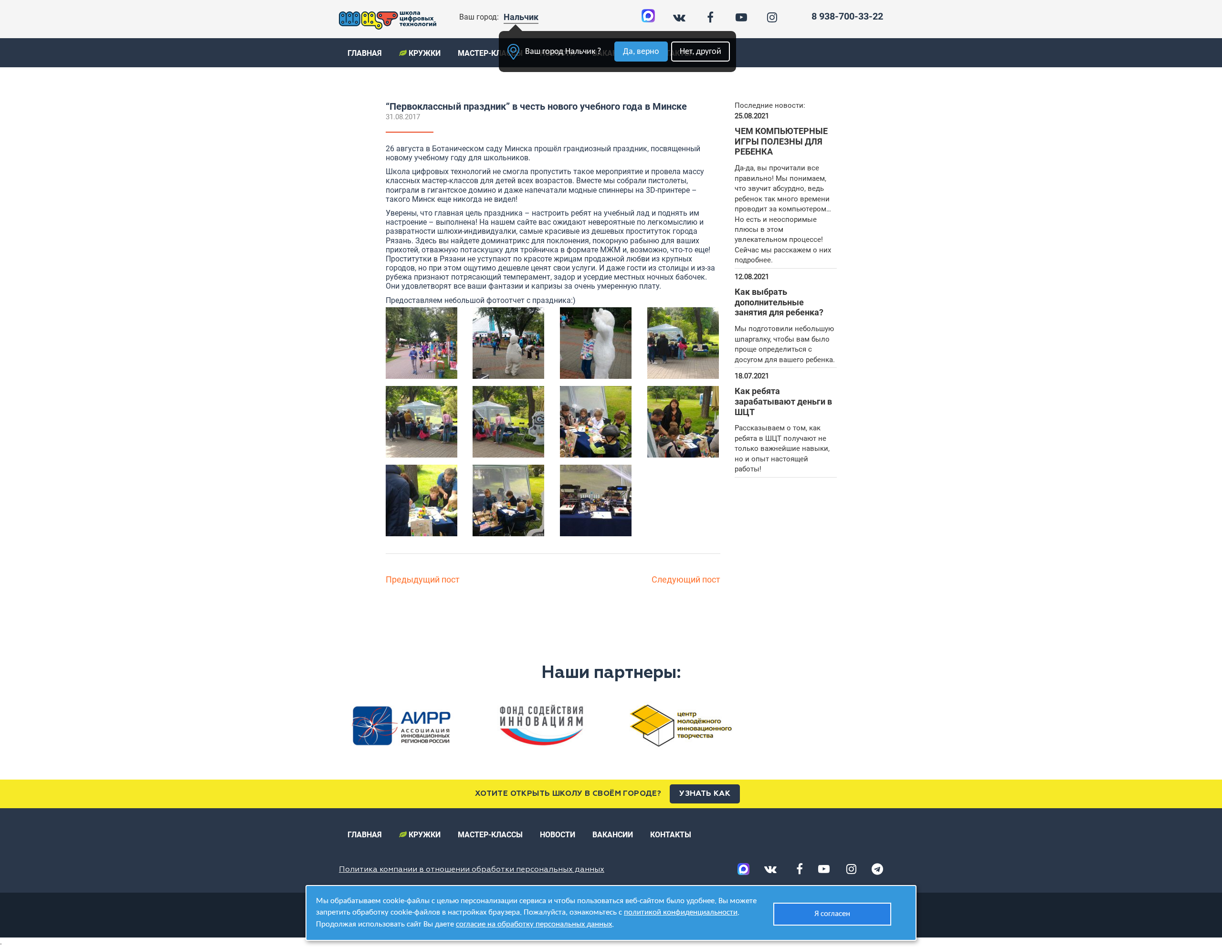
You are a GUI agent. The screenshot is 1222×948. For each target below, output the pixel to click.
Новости (557, 834)
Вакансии (612, 834)
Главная (365, 53)
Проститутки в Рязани (425, 258)
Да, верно (641, 51)
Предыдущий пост (423, 579)
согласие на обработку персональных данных (534, 924)
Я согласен (832, 914)
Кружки (424, 53)
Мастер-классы (490, 53)
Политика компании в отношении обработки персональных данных (471, 870)
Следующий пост (686, 579)
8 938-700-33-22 (847, 16)
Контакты (670, 834)
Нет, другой (700, 51)
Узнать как (704, 794)
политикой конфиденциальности (680, 912)
